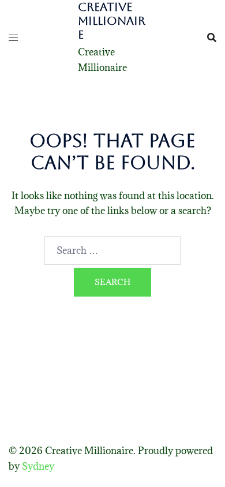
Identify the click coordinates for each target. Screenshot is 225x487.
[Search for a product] (211, 37)
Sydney (38, 466)
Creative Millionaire (111, 21)
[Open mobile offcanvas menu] (13, 38)
